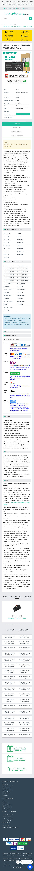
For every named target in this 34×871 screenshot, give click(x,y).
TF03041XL (6, 236)
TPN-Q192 (19, 245)
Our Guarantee (7, 788)
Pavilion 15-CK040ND (22, 281)
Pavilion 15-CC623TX (22, 275)
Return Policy (6, 808)
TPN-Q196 (19, 236)
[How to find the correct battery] (17, 769)
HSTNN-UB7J (7, 239)
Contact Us (6, 825)
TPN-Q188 (6, 257)
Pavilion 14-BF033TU (9, 269)
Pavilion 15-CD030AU (22, 278)
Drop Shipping (7, 820)
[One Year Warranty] (17, 759)
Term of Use (6, 793)
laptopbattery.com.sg (16, 853)
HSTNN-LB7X (7, 233)
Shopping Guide (7, 806)
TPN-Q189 (6, 242)
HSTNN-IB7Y (7, 248)
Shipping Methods (8, 814)
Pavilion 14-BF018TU (22, 266)
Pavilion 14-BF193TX (9, 272)
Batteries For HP (12, 24)
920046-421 (7, 245)
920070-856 (20, 254)
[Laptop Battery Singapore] (17, 15)
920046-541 (20, 248)
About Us (5, 784)
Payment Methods (8, 818)
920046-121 (20, 242)
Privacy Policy (6, 791)
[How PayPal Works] (17, 850)
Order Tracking (7, 816)
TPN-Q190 (6, 254)
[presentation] (17, 124)
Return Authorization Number (11, 827)
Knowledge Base (7, 805)
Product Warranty (7, 790)
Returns (19, 8)
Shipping (26, 8)
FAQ (7, 8)
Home (3, 24)
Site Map (5, 795)
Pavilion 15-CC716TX (9, 278)
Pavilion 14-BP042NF (22, 272)
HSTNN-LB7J (20, 251)
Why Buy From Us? (8, 786)
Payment (12, 8)
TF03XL (19, 233)
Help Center (6, 803)
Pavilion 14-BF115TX (22, 269)
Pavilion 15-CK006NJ (9, 281)
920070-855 (20, 239)
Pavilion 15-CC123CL (9, 275)
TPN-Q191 (6, 251)
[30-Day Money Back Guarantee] (17, 748)
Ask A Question (9, 117)
